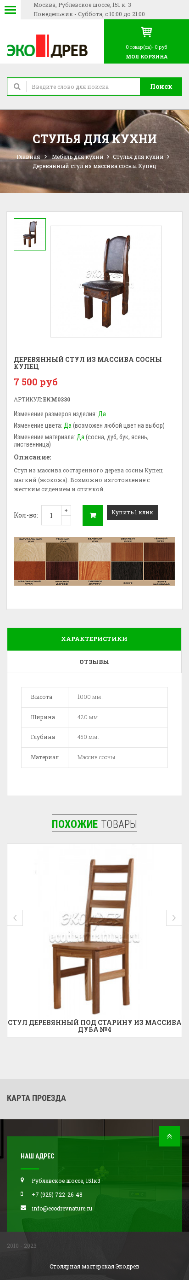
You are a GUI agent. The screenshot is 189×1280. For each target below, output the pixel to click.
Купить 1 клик (132, 512)
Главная (28, 156)
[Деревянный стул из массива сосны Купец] (30, 234)
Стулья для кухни (138, 156)
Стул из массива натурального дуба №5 (99, 1022)
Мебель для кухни (78, 156)
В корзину (93, 515)
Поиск (161, 86)
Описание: (32, 457)
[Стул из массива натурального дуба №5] (99, 931)
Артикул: (28, 399)
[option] (30, 234)
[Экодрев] (52, 45)
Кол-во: (26, 515)
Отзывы (94, 661)
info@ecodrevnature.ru (62, 1208)
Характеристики (94, 638)
